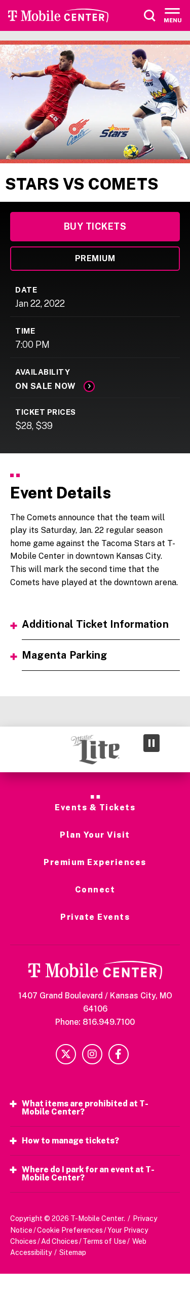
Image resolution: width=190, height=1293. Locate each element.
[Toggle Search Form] (150, 16)
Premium (95, 258)
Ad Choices (59, 1241)
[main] (95, 384)
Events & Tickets (95, 808)
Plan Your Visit (95, 835)
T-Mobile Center (58, 15)
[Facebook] (118, 1054)
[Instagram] (92, 1054)
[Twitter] (66, 1054)
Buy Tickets (95, 226)
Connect (95, 890)
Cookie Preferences (70, 1230)
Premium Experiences (95, 862)
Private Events (95, 917)
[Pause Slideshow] (151, 743)
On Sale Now (45, 386)
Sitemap (72, 1252)
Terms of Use (104, 1241)
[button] (16, 749)
